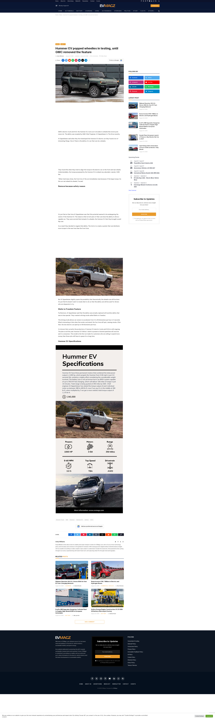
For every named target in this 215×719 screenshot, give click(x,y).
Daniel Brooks (78, 585)
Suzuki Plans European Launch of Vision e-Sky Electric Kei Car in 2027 (149, 137)
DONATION (155, 5)
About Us (63, 1)
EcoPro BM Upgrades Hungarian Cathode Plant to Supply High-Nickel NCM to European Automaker (71, 611)
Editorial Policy (132, 643)
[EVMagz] (107, 6)
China (97, 11)
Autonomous (106, 11)
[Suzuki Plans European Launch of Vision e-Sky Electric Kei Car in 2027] (133, 137)
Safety (63, 44)
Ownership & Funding (133, 641)
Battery (79, 11)
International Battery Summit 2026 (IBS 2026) (146, 173)
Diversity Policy (132, 660)
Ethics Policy (131, 662)
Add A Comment (90, 621)
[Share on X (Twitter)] (66, 60)
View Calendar (132, 190)
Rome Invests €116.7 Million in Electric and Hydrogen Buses (105, 582)
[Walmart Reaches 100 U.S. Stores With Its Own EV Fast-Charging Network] (71, 570)
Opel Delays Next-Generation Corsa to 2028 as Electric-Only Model (149, 147)
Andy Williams (60, 56)
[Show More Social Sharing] (89, 60)
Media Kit (78, 1)
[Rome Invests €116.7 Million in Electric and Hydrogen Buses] (107, 570)
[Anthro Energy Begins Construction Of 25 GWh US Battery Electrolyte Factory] (107, 598)
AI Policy (130, 654)
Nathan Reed (113, 613)
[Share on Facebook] (63, 60)
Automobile (69, 11)
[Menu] (56, 5)
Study (135, 11)
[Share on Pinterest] (76, 60)
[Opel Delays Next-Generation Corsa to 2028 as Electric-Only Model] (133, 148)
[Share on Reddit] (69, 60)
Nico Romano (120, 585)
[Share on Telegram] (85, 60)
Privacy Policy (143, 220)
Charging (88, 11)
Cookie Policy (131, 657)
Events (98, 1)
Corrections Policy (133, 646)
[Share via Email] (82, 60)
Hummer (72, 519)
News (60, 14)
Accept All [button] (209, 716)
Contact (92, 1)
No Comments (94, 56)
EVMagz (115, 688)
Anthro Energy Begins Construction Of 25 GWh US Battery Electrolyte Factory (107, 610)
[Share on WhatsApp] (72, 60)
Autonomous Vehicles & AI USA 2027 (144, 168)
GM (67, 519)
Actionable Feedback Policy (135, 652)
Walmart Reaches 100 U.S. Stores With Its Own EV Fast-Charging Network (71, 582)
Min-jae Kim (76, 615)
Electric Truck (60, 519)
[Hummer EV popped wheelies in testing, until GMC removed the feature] (89, 102)
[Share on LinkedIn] (79, 60)
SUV (92, 519)
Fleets (143, 11)
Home (56, 1)
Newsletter (85, 1)
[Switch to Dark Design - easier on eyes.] (159, 1)
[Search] (159, 11)
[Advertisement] (105, 31)
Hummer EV (80, 519)
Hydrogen (118, 11)
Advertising (70, 1)
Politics (127, 11)
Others (151, 11)
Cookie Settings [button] (200, 716)
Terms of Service (132, 665)
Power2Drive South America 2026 (143, 163)
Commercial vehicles (107, 585)
